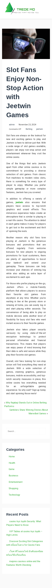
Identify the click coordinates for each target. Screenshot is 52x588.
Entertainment (15, 482)
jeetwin (39, 129)
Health (12, 463)
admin (12, 124)
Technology (14, 494)
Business (13, 475)
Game (11, 469)
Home (12, 456)
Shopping (13, 488)
